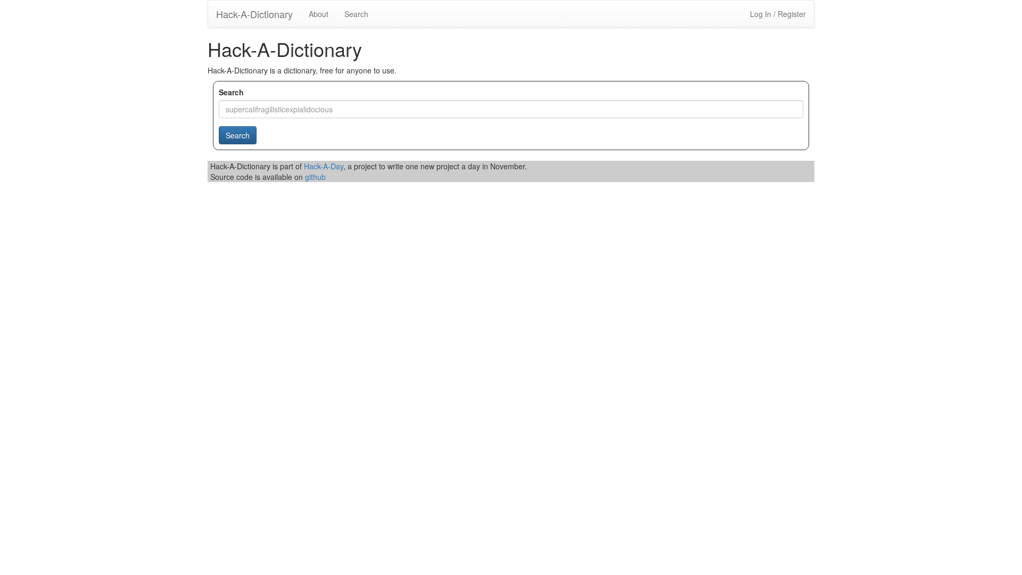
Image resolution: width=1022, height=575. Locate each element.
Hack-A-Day (323, 166)
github (315, 176)
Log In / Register (778, 14)
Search (356, 14)
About (318, 14)
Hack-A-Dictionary (254, 14)
